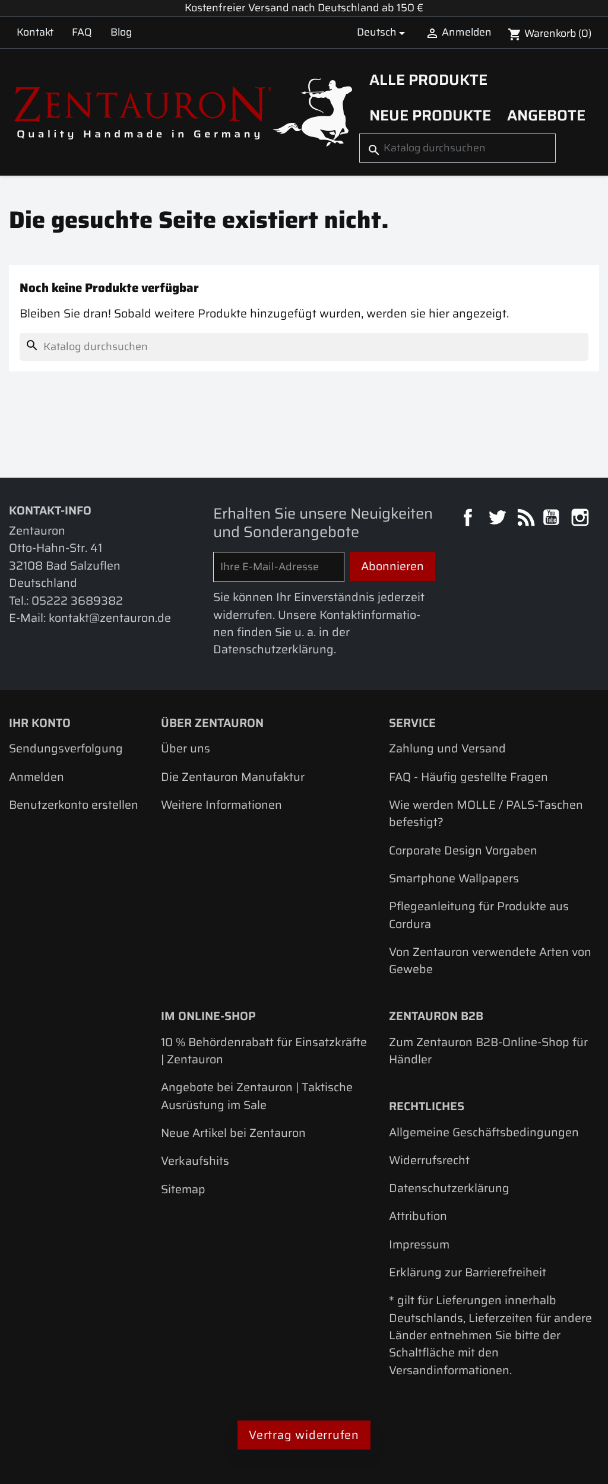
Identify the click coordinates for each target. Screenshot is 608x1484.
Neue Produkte (430, 115)
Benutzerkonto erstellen (73, 805)
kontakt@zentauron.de (110, 618)
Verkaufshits (195, 1161)
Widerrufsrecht (429, 1160)
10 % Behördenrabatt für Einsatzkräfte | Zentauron (264, 1051)
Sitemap (183, 1189)
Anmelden (36, 777)
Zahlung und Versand (447, 748)
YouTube (552, 519)
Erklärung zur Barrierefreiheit (467, 1272)
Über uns (185, 748)
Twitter (498, 519)
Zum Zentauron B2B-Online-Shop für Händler (488, 1051)
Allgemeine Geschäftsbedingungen (484, 1132)
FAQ (82, 32)
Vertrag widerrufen (304, 1435)
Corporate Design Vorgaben (463, 850)
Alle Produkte (428, 79)
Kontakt (35, 32)
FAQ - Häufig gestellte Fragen (468, 777)
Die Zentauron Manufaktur (233, 777)
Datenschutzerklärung (449, 1188)
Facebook (469, 519)
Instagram (581, 519)
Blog (121, 32)
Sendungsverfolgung (66, 748)
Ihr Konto (40, 723)
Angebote (546, 115)
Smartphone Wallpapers (454, 878)
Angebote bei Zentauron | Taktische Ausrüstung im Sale (257, 1096)
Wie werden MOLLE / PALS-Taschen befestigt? (486, 813)
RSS (525, 519)
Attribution (418, 1216)
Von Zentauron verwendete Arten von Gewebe (490, 960)
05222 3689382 (77, 601)
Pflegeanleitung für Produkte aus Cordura (479, 915)
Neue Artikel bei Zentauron (233, 1133)
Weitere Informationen (221, 805)
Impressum (419, 1244)
